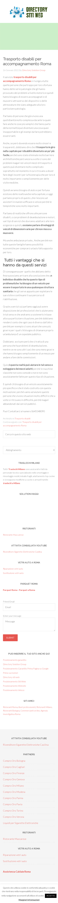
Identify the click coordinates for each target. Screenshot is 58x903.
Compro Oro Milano (13, 785)
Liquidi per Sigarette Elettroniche (20, 822)
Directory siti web (11, 677)
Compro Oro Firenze (13, 773)
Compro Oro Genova (14, 779)
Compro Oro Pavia (12, 804)
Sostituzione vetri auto (13, 573)
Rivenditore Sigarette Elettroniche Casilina (22, 551)
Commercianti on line (30, 710)
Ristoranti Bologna (11, 710)
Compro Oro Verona (13, 816)
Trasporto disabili (22, 418)
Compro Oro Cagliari (14, 766)
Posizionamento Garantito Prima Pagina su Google (26, 668)
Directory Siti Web (29, 12)
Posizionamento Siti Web (14, 681)
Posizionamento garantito (14, 660)
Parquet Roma (10, 590)
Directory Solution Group (14, 664)
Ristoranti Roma (10, 707)
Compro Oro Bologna (14, 760)
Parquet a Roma (27, 590)
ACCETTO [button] (51, 896)
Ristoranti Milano (44, 707)
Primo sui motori (10, 673)
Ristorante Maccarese (13, 534)
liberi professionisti (27, 707)
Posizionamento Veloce (13, 690)
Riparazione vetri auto (13, 568)
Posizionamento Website (14, 685)
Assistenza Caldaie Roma (17, 871)
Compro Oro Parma (13, 798)
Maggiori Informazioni (29, 900)
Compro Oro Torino (13, 810)
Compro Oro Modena (14, 791)
